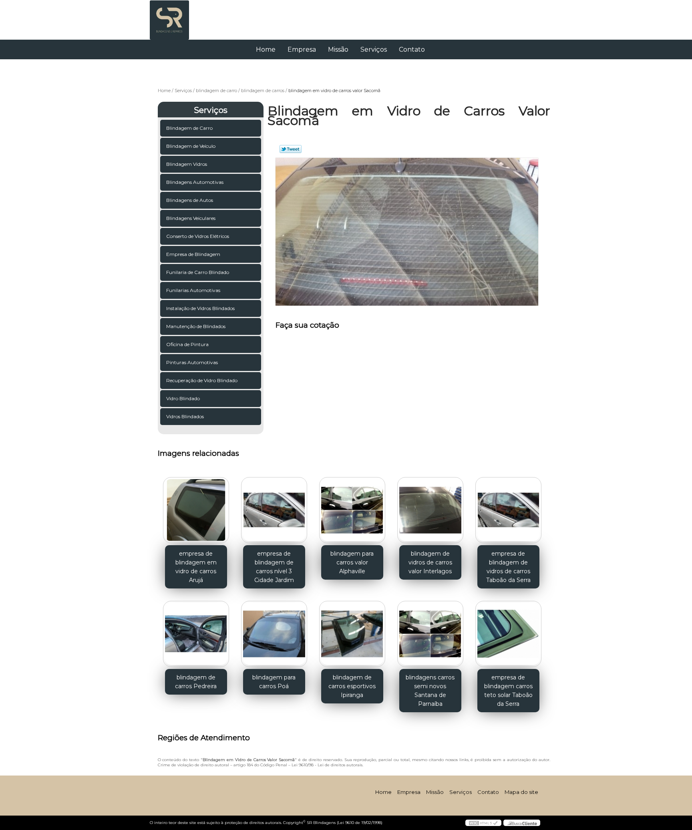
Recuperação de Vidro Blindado (201, 380)
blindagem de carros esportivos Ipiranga (352, 686)
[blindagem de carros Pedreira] (196, 634)
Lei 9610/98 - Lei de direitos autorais (327, 765)
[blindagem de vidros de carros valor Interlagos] (430, 510)
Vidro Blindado (183, 398)
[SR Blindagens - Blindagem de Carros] (196, 16)
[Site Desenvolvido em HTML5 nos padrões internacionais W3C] (483, 823)
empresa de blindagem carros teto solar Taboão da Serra (508, 690)
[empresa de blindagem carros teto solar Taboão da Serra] (508, 634)
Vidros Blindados (185, 416)
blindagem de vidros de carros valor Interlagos (430, 562)
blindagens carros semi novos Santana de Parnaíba (430, 690)
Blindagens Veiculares (190, 218)
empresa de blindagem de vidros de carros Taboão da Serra (508, 567)
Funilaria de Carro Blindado (197, 272)
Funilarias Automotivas (193, 290)
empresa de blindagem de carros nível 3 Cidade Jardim (274, 567)
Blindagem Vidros (186, 164)
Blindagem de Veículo (190, 146)
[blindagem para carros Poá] (274, 634)
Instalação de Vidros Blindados (200, 308)
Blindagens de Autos (189, 200)
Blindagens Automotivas (194, 182)
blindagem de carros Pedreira (196, 682)
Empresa (302, 49)
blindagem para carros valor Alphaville (352, 562)
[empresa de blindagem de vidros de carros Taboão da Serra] (508, 510)
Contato (412, 49)
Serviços (373, 49)
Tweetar (291, 149)
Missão (338, 49)
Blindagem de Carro (189, 128)
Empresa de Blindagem (193, 254)
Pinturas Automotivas (192, 362)
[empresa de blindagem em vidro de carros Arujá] (196, 510)
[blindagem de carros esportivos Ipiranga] (352, 634)
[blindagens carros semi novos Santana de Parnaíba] (430, 634)
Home (266, 49)
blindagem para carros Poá (274, 682)
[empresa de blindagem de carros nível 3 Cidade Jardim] (274, 510)
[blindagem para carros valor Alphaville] (352, 510)
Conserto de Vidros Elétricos (197, 236)
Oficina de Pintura (187, 344)
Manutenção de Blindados (195, 326)
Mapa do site (521, 792)
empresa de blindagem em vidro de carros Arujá (196, 567)
